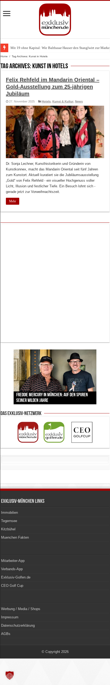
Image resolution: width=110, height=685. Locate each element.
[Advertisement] (55, 283)
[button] (9, 675)
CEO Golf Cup (12, 586)
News (79, 101)
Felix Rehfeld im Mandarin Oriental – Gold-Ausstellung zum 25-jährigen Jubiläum (52, 87)
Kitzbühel (8, 529)
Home (4, 56)
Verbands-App (12, 569)
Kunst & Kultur (62, 101)
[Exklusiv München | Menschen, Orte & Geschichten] (55, 18)
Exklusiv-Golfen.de (15, 577)
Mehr (12, 201)
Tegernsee (9, 521)
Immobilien (9, 513)
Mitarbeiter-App (13, 561)
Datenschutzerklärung (18, 625)
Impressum (9, 617)
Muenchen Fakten (15, 537)
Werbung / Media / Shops (20, 609)
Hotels (46, 101)
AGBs (5, 634)
